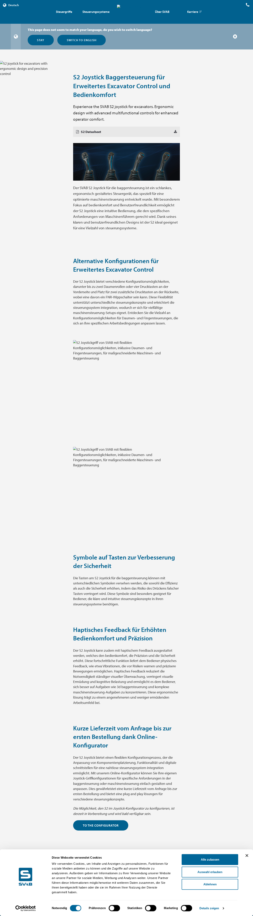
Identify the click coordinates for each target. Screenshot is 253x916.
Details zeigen (209, 908)
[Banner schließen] (246, 855)
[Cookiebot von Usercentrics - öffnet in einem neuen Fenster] (25, 908)
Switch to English (81, 40)
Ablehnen (210, 884)
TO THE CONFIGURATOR (101, 825)
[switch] (114, 908)
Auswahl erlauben (209, 872)
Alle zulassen (210, 859)
